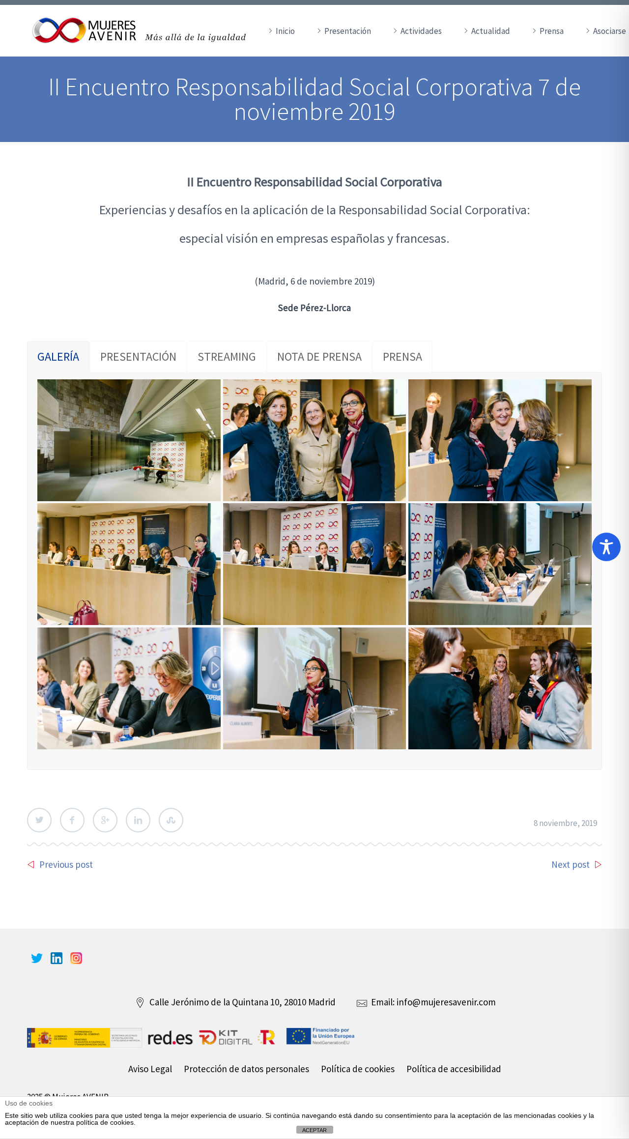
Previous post (66, 864)
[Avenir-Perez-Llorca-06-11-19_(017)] (500, 440)
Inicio (285, 31)
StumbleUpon (171, 820)
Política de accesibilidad (453, 1069)
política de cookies (105, 1122)
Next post (570, 864)
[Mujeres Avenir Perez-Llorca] (129, 564)
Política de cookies (358, 1069)
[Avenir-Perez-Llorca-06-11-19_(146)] (314, 688)
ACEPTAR (314, 1130)
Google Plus (105, 820)
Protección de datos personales (246, 1069)
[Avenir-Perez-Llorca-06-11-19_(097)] (129, 688)
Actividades (421, 31)
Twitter (39, 820)
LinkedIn (138, 820)
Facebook (72, 820)
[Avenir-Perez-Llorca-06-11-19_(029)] (314, 564)
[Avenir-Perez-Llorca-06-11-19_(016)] (314, 440)
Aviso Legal (150, 1069)
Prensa (552, 31)
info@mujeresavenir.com (446, 1002)
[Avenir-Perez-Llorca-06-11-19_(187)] (500, 688)
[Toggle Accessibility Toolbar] (606, 547)
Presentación (347, 31)
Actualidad (490, 31)
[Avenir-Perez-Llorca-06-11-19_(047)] (500, 564)
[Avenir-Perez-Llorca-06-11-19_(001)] (129, 440)
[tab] (58, 356)
